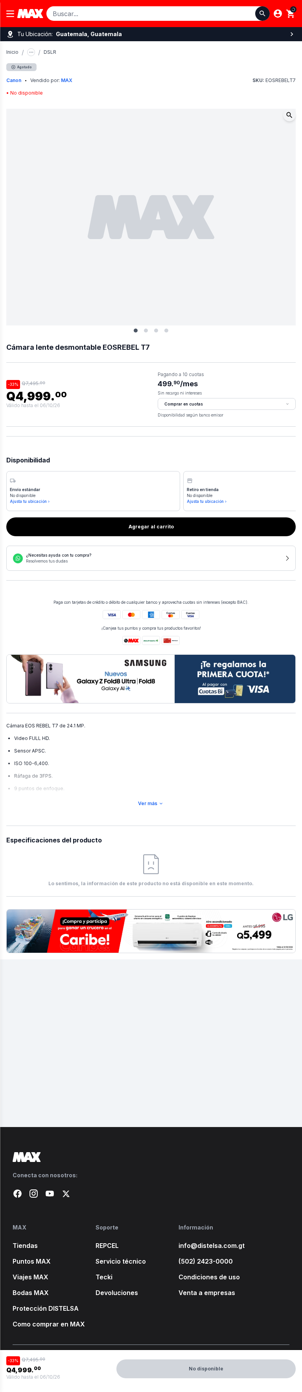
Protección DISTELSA (46, 1308)
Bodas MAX (31, 1293)
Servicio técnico (121, 1261)
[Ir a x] (66, 1193)
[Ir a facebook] (17, 1193)
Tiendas (25, 1246)
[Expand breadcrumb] (31, 52)
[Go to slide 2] (146, 330)
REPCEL (107, 1246)
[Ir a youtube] (50, 1193)
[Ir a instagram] (34, 1193)
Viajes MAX (30, 1277)
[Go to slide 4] (166, 330)
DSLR (50, 52)
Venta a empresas (207, 1293)
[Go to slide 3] (156, 330)
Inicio (12, 52)
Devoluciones (117, 1293)
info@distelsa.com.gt (212, 1246)
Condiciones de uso (209, 1277)
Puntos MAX (32, 1261)
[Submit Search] (262, 13)
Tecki (104, 1277)
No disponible (206, 1369)
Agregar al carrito (151, 527)
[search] (291, 14)
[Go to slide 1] (136, 330)
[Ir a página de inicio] (151, 1157)
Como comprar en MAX (49, 1324)
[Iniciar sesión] (278, 13)
